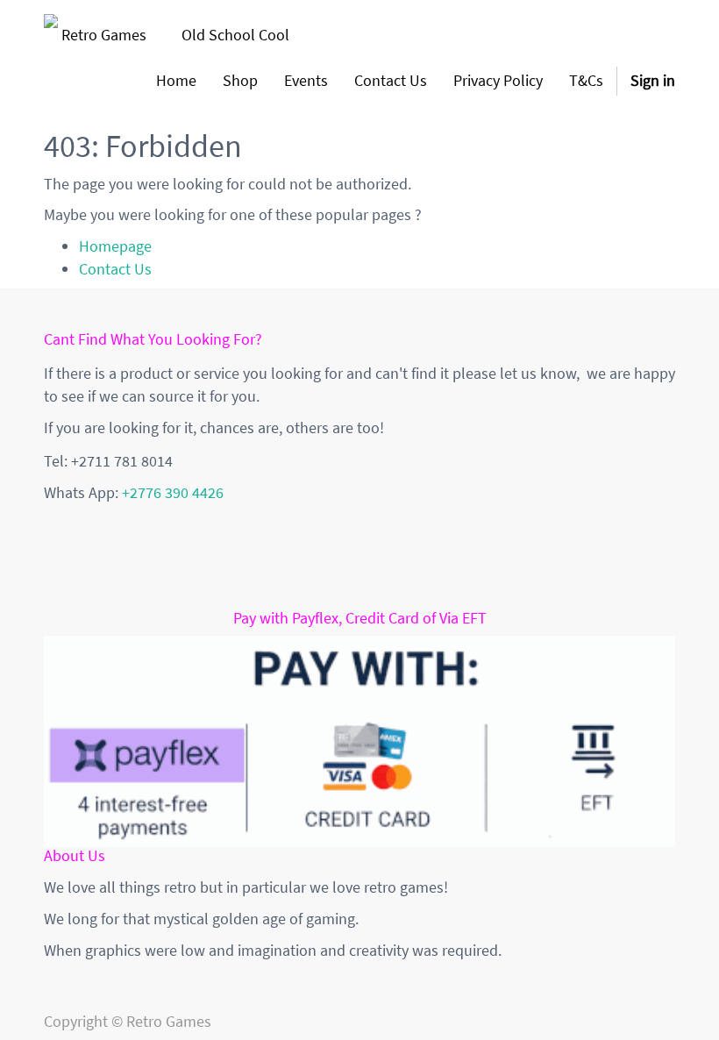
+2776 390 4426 (173, 492)
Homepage (115, 246)
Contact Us (115, 269)
